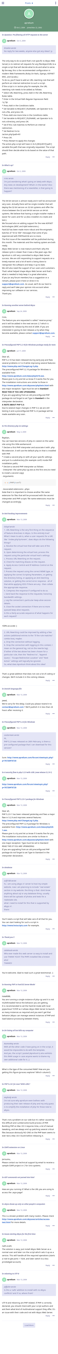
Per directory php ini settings (16, 426)
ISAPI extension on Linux (14, 1147)
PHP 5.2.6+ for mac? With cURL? (17, 1084)
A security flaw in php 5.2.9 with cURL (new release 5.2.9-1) (28, 772)
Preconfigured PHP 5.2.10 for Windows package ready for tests (30, 345)
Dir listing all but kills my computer (18, 1030)
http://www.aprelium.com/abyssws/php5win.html (25, 385)
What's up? (8, 165)
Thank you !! (9, 937)
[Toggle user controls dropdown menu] (55, 3)
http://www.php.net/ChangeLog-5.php (20, 366)
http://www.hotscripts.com (15, 925)
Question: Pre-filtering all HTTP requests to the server (26, 35)
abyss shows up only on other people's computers (24, 1204)
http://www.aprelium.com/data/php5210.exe (23, 376)
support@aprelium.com (13, 284)
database (8, 867)
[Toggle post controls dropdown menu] (53, 157)
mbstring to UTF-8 (11, 1273)
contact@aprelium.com (13, 707)
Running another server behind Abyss (19, 305)
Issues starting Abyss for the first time (19, 1234)
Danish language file (13, 689)
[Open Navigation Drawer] (2, 3)
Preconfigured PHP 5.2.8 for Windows (19, 722)
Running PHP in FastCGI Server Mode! (19, 984)
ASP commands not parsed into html (19, 1177)
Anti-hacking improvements (15, 513)
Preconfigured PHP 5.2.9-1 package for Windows (24, 799)
